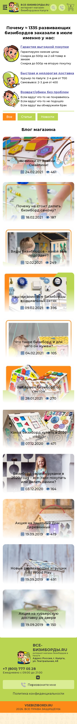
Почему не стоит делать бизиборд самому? (38, 208)
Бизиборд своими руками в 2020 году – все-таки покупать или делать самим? (38, 478)
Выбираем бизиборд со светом (39, 389)
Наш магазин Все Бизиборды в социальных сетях (39, 299)
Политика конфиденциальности (38, 693)
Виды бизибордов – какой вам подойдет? (38, 253)
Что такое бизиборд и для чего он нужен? (38, 344)
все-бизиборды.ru (35, 7)
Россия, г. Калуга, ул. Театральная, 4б (49, 659)
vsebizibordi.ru (39, 705)
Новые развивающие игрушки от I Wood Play (39, 570)
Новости (47, 117)
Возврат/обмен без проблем (45, 92)
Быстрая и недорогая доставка (47, 73)
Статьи (26, 117)
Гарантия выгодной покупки (45, 47)
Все (9, 117)
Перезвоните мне (42, 685)
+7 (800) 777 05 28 (19, 669)
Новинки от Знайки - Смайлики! (39, 163)
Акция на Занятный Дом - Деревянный (38, 525)
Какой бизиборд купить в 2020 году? (38, 434)
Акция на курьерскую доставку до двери (38, 616)
